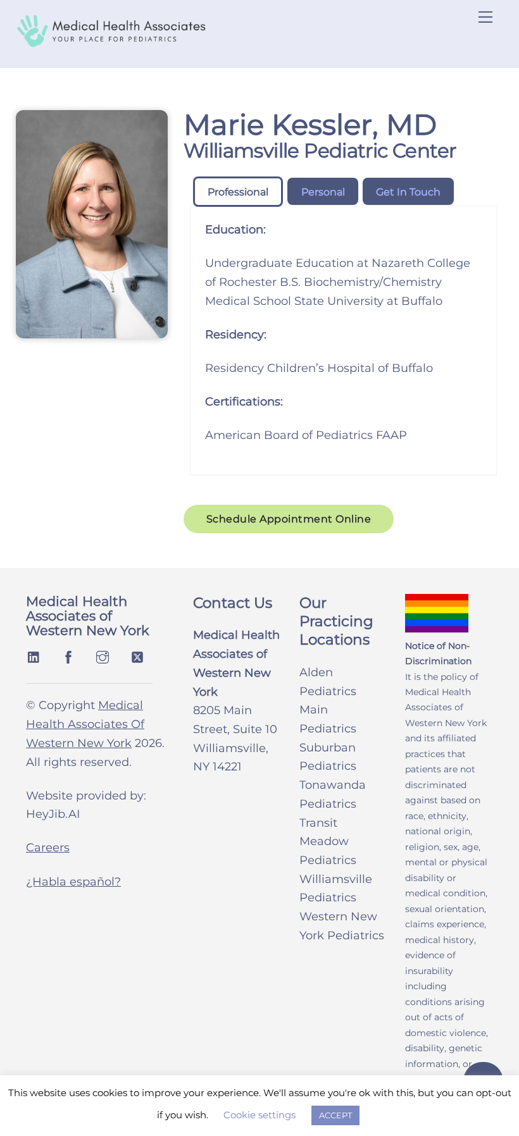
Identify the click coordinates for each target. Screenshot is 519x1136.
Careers (48, 848)
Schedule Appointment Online (289, 519)
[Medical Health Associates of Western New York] (111, 43)
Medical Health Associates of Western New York (87, 615)
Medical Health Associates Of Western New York (85, 724)
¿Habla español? (73, 882)
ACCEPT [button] (335, 1115)
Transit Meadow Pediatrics (327, 841)
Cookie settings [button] (259, 1115)
